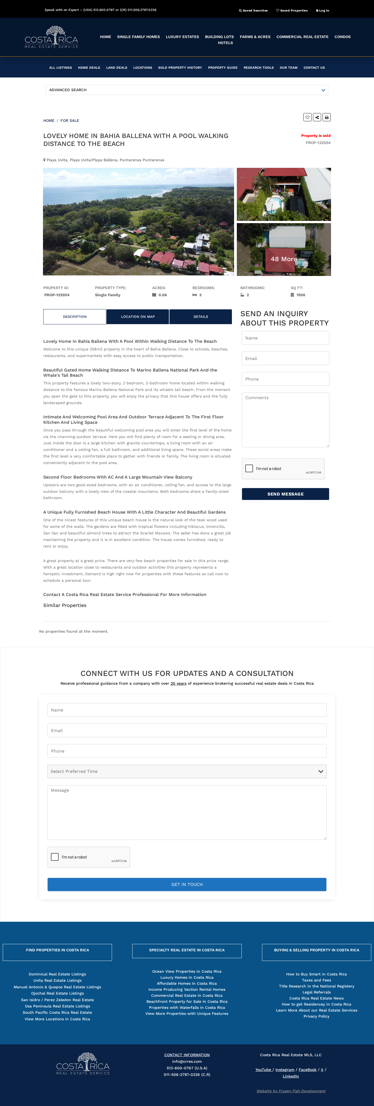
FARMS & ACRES (255, 36)
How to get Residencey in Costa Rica (316, 1004)
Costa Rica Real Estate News (316, 998)
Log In (323, 10)
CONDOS (343, 36)
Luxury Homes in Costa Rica (187, 977)
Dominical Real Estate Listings (57, 974)
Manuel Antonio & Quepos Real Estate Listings (57, 987)
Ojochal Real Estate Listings (57, 993)
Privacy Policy (316, 1016)
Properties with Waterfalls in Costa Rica (187, 1007)
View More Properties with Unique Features (186, 1013)
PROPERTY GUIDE (223, 68)
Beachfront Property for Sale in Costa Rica (187, 1001)
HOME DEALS (89, 68)
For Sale (70, 120)
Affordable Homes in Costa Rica (187, 983)
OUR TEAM (289, 68)
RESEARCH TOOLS (259, 68)
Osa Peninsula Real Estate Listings (57, 1006)
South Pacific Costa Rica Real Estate (57, 1012)
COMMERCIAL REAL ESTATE (303, 36)
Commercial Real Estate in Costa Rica (187, 995)
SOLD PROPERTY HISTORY (180, 68)
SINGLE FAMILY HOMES (138, 36)
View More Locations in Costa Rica (57, 1019)
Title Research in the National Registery (316, 986)
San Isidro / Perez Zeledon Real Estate (57, 1000)
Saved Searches (255, 10)
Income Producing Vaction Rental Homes (186, 989)
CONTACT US (314, 68)
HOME (105, 36)
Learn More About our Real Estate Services (316, 1010)
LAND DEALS (116, 68)
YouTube (263, 1069)
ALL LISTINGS (60, 68)
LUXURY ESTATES (182, 36)
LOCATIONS (142, 68)
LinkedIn (291, 1076)
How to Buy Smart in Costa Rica (316, 974)
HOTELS (225, 43)
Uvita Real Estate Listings (57, 980)
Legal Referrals (317, 992)
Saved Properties (293, 10)
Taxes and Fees (316, 980)
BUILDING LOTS (219, 36)
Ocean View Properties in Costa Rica (186, 971)
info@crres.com (187, 1061)
